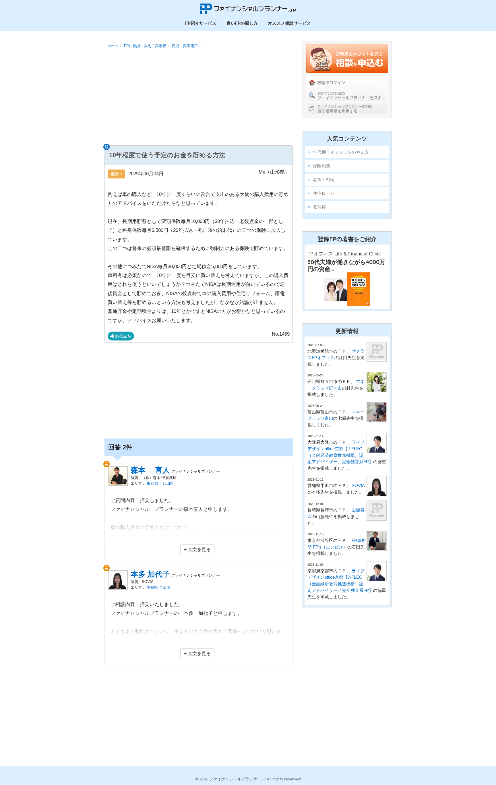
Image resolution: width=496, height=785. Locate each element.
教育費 (319, 206)
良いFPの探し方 (242, 23)
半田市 (164, 587)
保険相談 (321, 165)
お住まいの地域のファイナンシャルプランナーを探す (347, 95)
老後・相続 (323, 179)
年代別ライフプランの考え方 (341, 152)
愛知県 (152, 587)
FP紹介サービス (200, 23)
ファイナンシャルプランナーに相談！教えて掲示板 (347, 108)
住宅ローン (323, 193)
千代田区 (166, 483)
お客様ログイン (347, 82)
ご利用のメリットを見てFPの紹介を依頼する (347, 58)
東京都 (152, 483)
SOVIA (358, 485)
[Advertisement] (198, 99)
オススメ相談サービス (289, 23)
